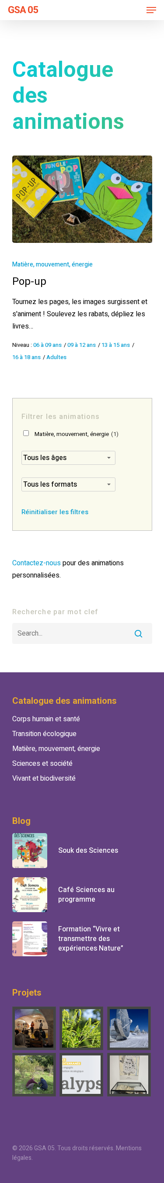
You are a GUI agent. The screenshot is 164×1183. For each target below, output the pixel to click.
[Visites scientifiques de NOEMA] (129, 1028)
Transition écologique (44, 734)
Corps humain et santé (46, 719)
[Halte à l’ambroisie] (81, 1028)
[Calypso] (81, 1075)
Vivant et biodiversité (44, 778)
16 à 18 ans (26, 357)
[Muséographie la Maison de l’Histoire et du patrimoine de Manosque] (129, 1075)
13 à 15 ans (115, 345)
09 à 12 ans (81, 345)
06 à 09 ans (47, 345)
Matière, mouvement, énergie (52, 264)
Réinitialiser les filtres (54, 512)
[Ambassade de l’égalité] (34, 1028)
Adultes (56, 357)
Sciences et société (42, 763)
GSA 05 (23, 10)
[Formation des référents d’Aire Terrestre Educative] (34, 1075)
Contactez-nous (36, 563)
